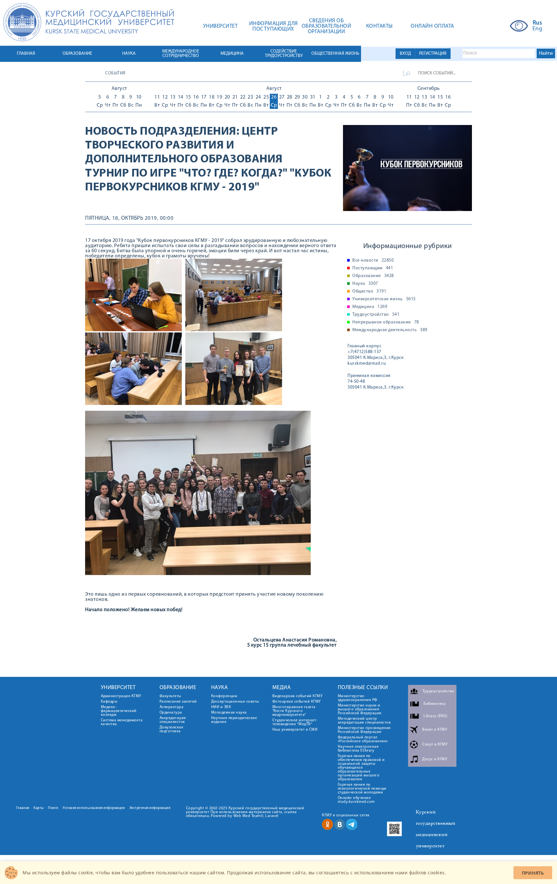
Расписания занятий (178, 702)
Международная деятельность (389, 330)
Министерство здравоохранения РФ (357, 698)
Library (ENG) (435, 716)
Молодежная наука (229, 713)
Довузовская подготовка (171, 729)
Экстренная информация (150, 808)
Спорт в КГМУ (434, 744)
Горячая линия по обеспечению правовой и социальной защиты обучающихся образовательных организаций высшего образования (361, 767)
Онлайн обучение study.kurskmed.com (356, 800)
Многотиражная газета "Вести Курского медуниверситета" (294, 711)
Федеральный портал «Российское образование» (363, 739)
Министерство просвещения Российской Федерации (364, 730)
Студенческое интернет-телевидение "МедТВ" (295, 722)
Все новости (373, 260)
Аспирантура (172, 707)
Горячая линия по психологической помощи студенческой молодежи (362, 788)
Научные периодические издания (234, 720)
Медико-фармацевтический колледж (119, 711)
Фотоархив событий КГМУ (296, 702)
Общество (369, 291)
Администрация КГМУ (121, 696)
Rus (537, 23)
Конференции (224, 696)
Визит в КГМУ (434, 730)
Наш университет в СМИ (295, 730)
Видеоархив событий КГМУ (297, 696)
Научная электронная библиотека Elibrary (358, 749)
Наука (365, 284)
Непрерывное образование (385, 322)
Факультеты (170, 696)
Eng (537, 29)
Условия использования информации (94, 808)
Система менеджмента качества (122, 722)
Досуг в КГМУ (434, 759)
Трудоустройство (375, 314)
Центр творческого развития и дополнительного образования (184, 145)
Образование (373, 276)
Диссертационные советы (235, 702)
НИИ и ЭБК (221, 707)
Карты (39, 808)
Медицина (369, 307)
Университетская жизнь (384, 299)
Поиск (53, 808)
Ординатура (171, 713)
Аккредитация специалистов (173, 720)
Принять (533, 873)
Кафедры (109, 702)
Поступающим (372, 268)
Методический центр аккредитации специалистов (364, 721)
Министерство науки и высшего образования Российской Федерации (360, 709)
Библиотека (434, 704)
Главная (22, 808)
